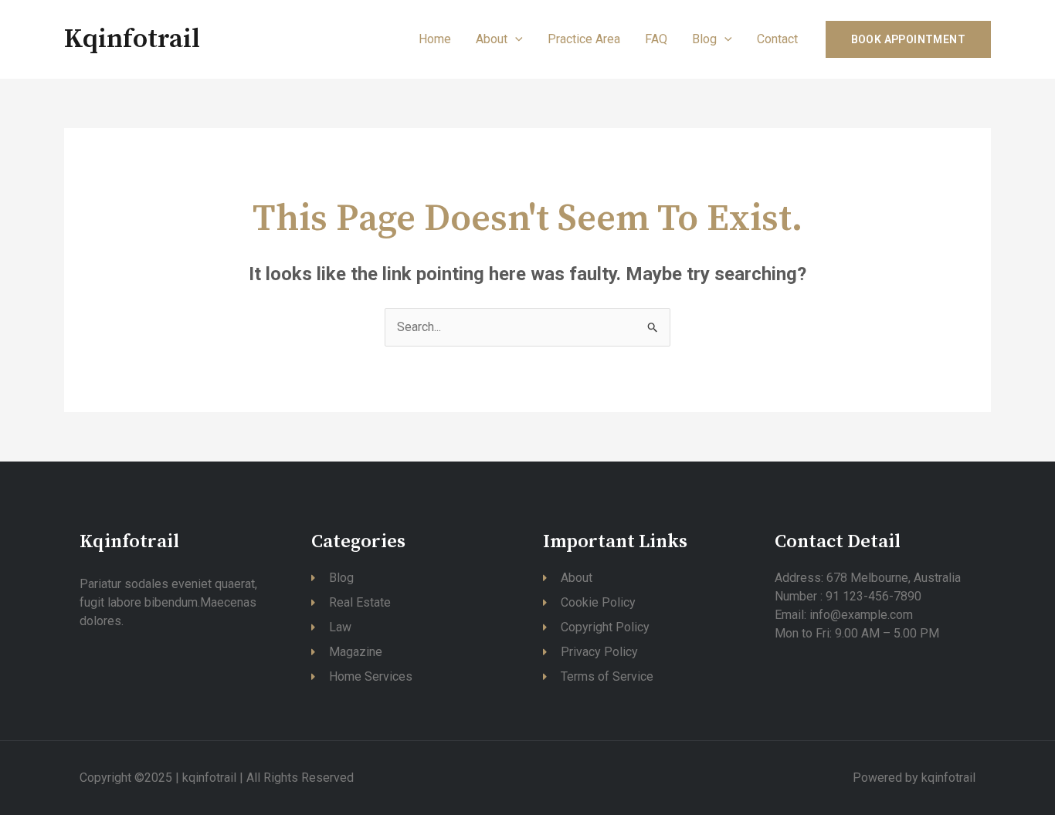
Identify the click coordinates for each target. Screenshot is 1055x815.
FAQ (656, 39)
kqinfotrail (132, 39)
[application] (515, 39)
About (491, 39)
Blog (704, 39)
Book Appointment (908, 39)
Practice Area (584, 39)
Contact (777, 39)
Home (435, 39)
